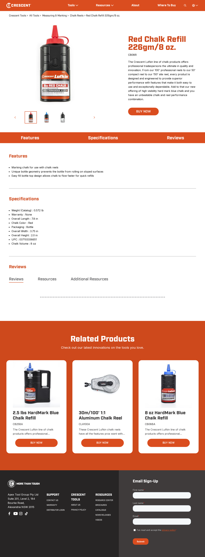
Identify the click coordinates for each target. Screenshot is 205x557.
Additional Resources (89, 279)
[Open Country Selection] (195, 5)
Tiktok (26, 513)
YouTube (14, 513)
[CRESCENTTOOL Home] (24, 486)
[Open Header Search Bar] (185, 5)
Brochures (101, 505)
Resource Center (104, 500)
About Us (75, 505)
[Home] (18, 5)
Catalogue (100, 510)
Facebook (9, 513)
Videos (98, 520)
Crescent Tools (17, 15)
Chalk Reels (76, 15)
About (135, 5)
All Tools (34, 15)
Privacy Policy (78, 510)
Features (30, 138)
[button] (15, 117)
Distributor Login (56, 510)
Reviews (175, 138)
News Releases (103, 515)
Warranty (52, 505)
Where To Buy (167, 5)
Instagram (20, 513)
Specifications (103, 138)
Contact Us (52, 500)
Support (53, 494)
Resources (47, 279)
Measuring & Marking (54, 15)
